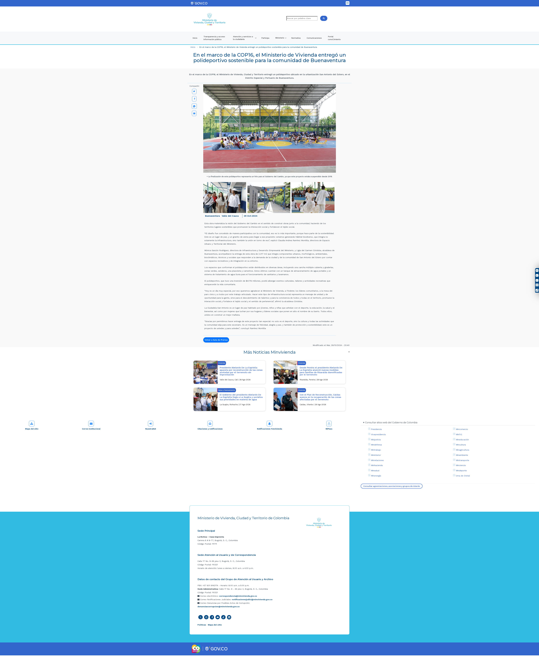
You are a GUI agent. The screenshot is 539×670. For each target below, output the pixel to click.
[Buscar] (323, 18)
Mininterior (376, 455)
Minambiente (462, 455)
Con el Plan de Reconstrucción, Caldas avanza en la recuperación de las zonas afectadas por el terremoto (320, 397)
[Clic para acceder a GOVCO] (216, 648)
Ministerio (279, 38)
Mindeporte (461, 470)
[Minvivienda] (319, 522)
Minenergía (376, 476)
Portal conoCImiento (334, 37)
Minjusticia (376, 439)
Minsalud (375, 470)
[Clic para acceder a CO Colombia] (196, 649)
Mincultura (461, 445)
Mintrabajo (376, 450)
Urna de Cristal (463, 476)
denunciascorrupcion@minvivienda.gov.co (218, 606)
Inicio (195, 38)
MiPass (329, 429)
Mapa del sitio (31, 429)
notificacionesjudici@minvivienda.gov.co (252, 599)
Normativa (296, 38)
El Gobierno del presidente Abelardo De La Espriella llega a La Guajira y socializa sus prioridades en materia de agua (241, 397)
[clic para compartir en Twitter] (194, 91)
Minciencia (461, 465)
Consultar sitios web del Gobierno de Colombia (391, 422)
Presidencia (376, 429)
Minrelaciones (377, 460)
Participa (265, 38)
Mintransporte (462, 460)
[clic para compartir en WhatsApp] (194, 106)
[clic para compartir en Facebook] (194, 98)
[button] (224, 197)
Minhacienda (377, 465)
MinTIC (459, 434)
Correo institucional (91, 429)
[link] (269, 352)
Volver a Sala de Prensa (216, 340)
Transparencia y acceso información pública (214, 37)
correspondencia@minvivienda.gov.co (238, 596)
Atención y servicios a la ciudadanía (243, 37)
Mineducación (462, 439)
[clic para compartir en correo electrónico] (194, 113)
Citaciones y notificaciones (210, 429)
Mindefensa (376, 445)
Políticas (201, 625)
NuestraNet (150, 429)
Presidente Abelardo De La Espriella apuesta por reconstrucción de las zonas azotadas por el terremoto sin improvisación (241, 371)
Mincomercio (462, 429)
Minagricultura (462, 450)
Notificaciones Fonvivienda (269, 429)
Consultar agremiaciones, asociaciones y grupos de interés (391, 486)
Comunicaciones (314, 38)
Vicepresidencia (378, 434)
